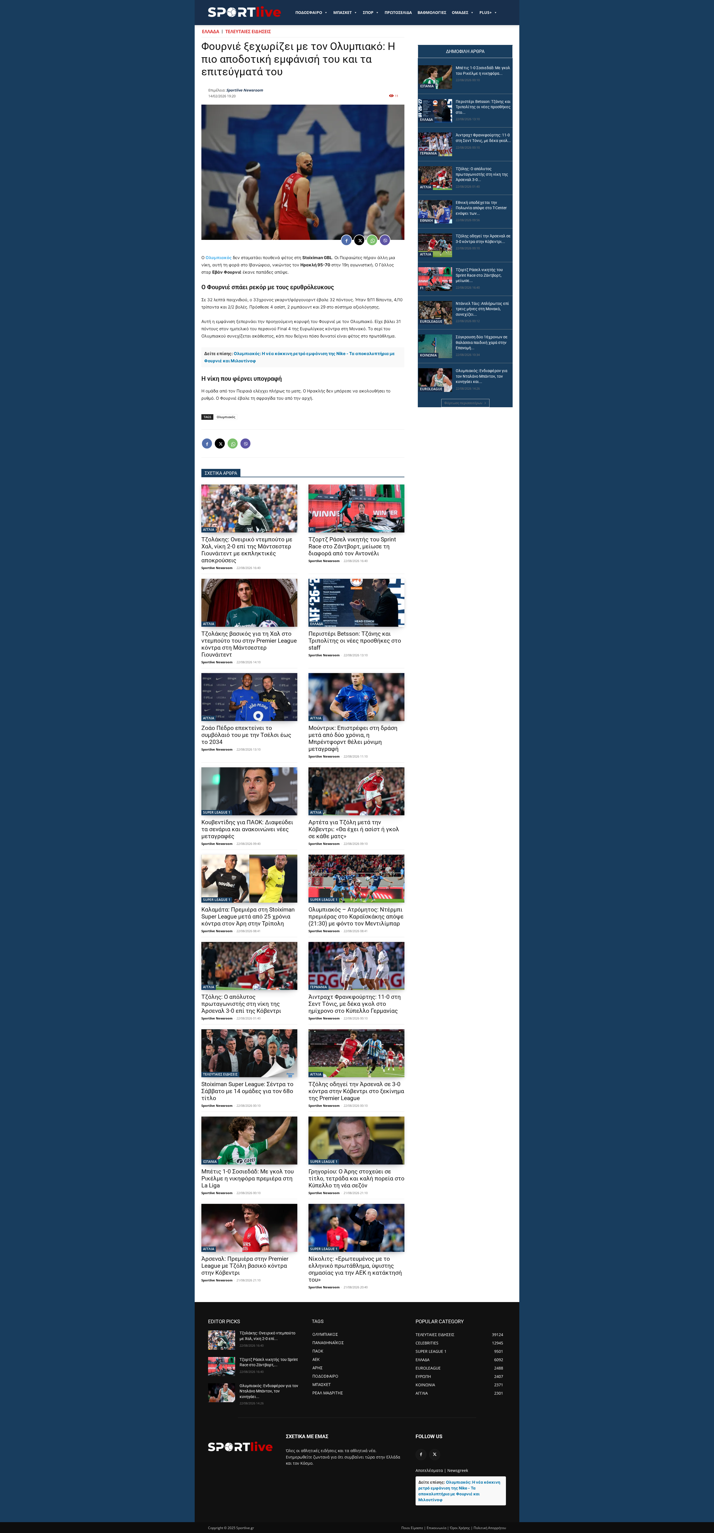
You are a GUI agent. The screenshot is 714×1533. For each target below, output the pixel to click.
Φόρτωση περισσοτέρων (463, 403)
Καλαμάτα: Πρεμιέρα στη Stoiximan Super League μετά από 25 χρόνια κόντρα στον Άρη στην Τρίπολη (248, 916)
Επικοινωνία (436, 1527)
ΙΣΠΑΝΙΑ (210, 1161)
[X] (359, 240)
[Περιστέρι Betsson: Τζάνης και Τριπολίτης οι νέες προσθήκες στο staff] (356, 603)
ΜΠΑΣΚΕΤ (342, 12)
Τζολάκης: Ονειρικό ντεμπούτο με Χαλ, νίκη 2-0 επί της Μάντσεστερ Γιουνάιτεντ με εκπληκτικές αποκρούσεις (246, 550)
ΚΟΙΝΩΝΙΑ (428, 355)
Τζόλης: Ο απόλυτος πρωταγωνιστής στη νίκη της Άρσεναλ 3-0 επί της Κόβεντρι (241, 1004)
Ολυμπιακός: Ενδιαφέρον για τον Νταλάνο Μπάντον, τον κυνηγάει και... (481, 376)
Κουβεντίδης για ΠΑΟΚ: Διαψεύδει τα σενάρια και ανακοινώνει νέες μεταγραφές (247, 829)
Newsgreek (457, 1470)
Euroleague (431, 321)
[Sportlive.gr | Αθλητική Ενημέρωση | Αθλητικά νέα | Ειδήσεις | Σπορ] (240, 1446)
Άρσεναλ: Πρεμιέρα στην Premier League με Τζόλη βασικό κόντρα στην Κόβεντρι (244, 1265)
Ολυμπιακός (219, 257)
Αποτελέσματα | (431, 1470)
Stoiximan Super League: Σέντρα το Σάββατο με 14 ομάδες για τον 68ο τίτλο (247, 1091)
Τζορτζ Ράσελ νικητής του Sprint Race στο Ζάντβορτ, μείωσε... (479, 275)
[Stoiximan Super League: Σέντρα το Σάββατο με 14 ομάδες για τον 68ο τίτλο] (249, 1053)
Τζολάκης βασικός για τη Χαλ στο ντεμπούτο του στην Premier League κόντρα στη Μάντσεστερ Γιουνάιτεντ (249, 644)
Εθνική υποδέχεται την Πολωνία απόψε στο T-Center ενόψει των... (481, 208)
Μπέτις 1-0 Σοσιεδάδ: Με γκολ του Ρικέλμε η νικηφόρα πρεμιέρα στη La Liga (247, 1178)
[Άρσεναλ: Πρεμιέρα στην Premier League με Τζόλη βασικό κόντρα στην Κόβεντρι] (249, 1228)
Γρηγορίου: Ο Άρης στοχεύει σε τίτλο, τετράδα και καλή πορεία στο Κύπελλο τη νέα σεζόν (356, 1178)
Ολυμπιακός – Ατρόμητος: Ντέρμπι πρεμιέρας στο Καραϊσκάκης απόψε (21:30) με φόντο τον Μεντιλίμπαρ (356, 916)
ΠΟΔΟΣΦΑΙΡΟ (308, 12)
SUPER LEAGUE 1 (216, 812)
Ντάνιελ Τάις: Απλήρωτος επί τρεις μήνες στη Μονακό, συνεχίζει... (482, 309)
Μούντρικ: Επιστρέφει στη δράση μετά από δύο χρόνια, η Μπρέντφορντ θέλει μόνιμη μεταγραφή (352, 738)
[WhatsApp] (372, 240)
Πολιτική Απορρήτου (490, 1527)
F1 (312, 529)
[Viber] (384, 240)
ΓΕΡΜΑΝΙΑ (318, 987)
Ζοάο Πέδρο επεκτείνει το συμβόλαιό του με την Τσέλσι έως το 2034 (246, 735)
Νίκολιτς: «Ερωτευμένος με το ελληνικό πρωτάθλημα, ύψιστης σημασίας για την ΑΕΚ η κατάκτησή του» (355, 1269)
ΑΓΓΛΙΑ (208, 529)
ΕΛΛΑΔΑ (210, 31)
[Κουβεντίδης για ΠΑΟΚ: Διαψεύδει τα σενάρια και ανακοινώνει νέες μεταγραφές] (249, 791)
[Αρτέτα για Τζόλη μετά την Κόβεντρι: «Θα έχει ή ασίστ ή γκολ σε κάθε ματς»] (356, 791)
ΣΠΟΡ (368, 12)
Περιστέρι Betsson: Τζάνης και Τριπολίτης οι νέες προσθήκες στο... (483, 107)
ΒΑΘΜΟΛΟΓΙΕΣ (432, 12)
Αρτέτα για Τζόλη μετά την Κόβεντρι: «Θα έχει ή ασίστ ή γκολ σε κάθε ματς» (353, 829)
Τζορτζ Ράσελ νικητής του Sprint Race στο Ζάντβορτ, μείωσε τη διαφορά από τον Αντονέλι (352, 546)
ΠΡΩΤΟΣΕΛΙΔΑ (398, 12)
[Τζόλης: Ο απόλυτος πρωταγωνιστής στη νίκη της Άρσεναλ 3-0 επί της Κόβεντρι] (249, 966)
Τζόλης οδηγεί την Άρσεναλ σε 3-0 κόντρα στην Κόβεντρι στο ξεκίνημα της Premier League (356, 1091)
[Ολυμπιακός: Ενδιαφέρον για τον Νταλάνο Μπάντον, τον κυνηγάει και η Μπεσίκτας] (435, 380)
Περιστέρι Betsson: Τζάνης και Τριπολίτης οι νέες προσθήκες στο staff (354, 640)
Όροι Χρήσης (460, 1527)
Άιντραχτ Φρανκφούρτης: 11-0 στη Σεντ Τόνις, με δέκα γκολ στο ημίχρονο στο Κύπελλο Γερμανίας (354, 1004)
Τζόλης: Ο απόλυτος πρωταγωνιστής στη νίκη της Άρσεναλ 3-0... (482, 174)
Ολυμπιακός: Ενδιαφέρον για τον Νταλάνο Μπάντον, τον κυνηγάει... (269, 1391)
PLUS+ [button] (485, 12)
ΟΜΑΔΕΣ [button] (460, 12)
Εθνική (426, 220)
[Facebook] (346, 240)
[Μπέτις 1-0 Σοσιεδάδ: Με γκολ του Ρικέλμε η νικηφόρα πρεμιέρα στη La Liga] (249, 1141)
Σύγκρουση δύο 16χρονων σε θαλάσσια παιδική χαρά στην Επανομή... (482, 342)
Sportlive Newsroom (244, 90)
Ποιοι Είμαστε (412, 1527)
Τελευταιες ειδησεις (248, 31)
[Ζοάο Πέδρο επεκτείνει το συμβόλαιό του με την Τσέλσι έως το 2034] (249, 697)
